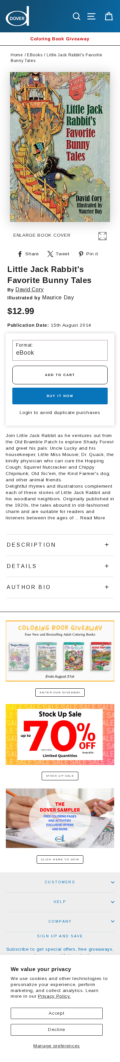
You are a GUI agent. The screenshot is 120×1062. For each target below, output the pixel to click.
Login (26, 412)
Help (60, 902)
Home (17, 55)
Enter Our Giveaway (60, 692)
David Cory (29, 289)
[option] (60, 39)
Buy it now (60, 396)
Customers (60, 882)
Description (31, 545)
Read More (92, 517)
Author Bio (29, 587)
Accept (56, 1013)
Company (60, 921)
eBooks (34, 55)
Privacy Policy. (54, 996)
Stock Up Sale (60, 775)
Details (22, 566)
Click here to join (60, 859)
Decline (56, 1029)
